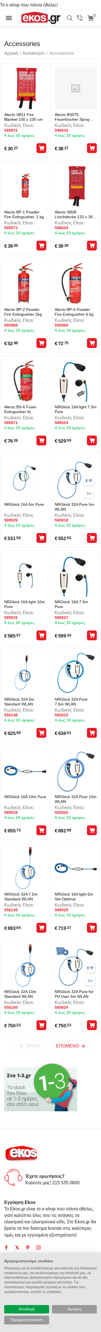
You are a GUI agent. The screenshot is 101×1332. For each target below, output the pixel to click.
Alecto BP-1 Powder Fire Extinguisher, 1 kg (24, 214)
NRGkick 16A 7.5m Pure (71, 604)
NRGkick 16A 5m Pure (24, 504)
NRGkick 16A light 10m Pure (24, 604)
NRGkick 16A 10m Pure (25, 796)
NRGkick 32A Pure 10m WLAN (76, 799)
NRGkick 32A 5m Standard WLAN (19, 701)
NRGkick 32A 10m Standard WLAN (20, 994)
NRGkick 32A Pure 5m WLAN (74, 506)
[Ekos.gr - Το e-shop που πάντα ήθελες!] (40, 17)
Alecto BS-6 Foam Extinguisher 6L (20, 409)
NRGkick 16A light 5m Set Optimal (74, 896)
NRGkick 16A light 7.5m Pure (76, 409)
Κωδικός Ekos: (19, 125)
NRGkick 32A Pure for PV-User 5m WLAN (74, 994)
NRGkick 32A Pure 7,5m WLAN (71, 701)
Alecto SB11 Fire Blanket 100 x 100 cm (23, 117)
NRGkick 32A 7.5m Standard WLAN (21, 896)
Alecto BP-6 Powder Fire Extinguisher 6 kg (74, 312)
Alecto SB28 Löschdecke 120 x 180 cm (75, 214)
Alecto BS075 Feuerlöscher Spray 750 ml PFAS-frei (72, 117)
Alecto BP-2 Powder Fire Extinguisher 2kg (23, 312)
